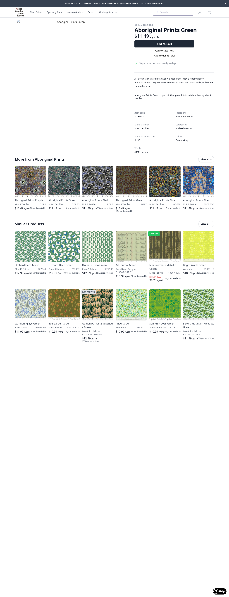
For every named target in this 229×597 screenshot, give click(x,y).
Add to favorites (164, 50)
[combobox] (173, 12)
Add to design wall (165, 55)
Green (179, 140)
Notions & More (75, 12)
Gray (185, 140)
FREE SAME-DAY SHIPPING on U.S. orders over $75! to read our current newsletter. (114, 3)
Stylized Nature (184, 128)
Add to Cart (164, 44)
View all (206, 159)
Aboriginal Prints (184, 116)
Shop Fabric (36, 12)
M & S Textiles (143, 25)
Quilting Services (108, 12)
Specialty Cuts (54, 12)
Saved (91, 12)
